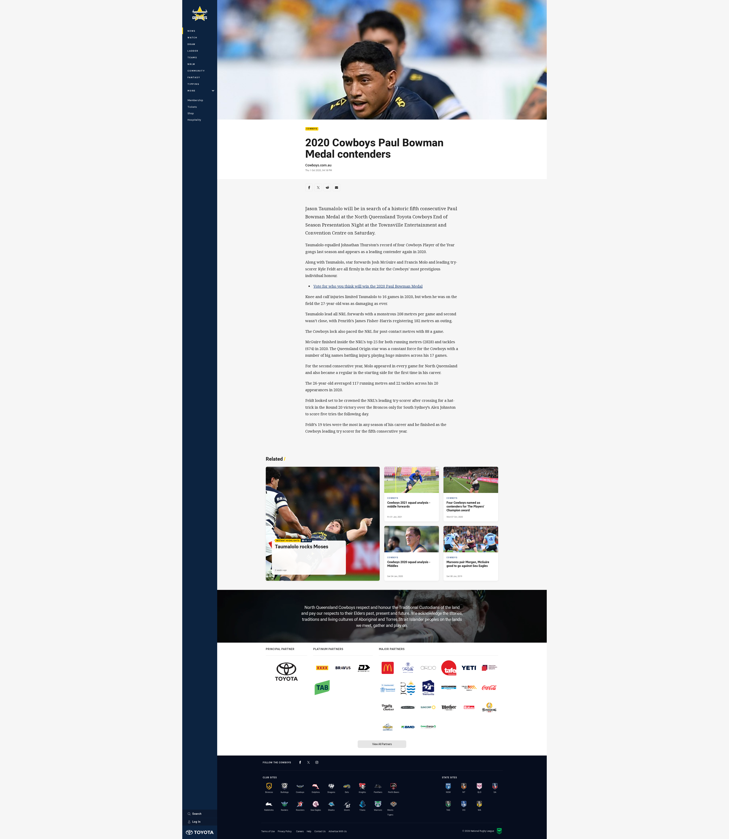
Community (196, 70)
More (192, 90)
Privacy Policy (285, 831)
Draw (192, 44)
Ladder (193, 50)
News (192, 30)
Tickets (192, 107)
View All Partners (382, 744)
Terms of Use (268, 831)
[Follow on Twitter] (308, 762)
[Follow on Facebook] (300, 762)
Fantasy (194, 77)
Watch (192, 37)
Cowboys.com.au (318, 165)
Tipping (193, 84)
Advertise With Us (338, 831)
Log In (196, 821)
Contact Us (320, 831)
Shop (191, 113)
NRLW (191, 64)
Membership (195, 100)
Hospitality (194, 119)
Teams (192, 57)
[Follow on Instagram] (316, 762)
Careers (300, 831)
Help (309, 831)
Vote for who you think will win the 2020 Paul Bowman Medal (368, 286)
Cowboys (311, 129)
